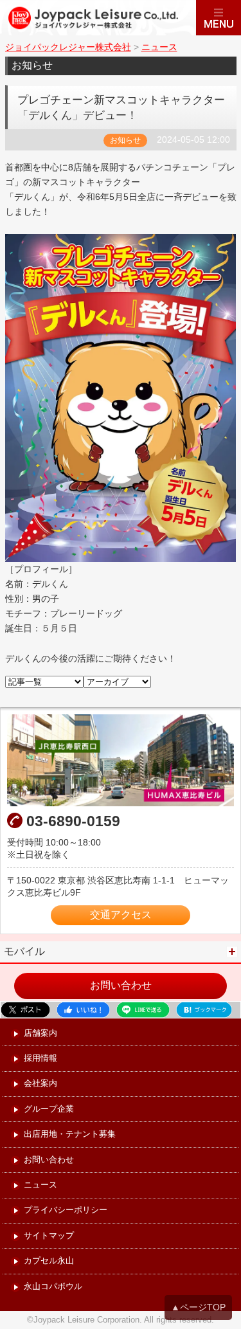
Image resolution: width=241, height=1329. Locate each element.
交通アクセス (121, 914)
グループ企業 (49, 1109)
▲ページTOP (198, 1307)
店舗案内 (40, 1033)
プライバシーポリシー (65, 1210)
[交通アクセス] (120, 760)
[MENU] (218, 17)
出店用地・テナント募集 (70, 1134)
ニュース (40, 1185)
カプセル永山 (49, 1261)
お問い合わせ (121, 985)
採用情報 (40, 1058)
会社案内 (40, 1084)
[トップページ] (98, 18)
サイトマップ (49, 1236)
